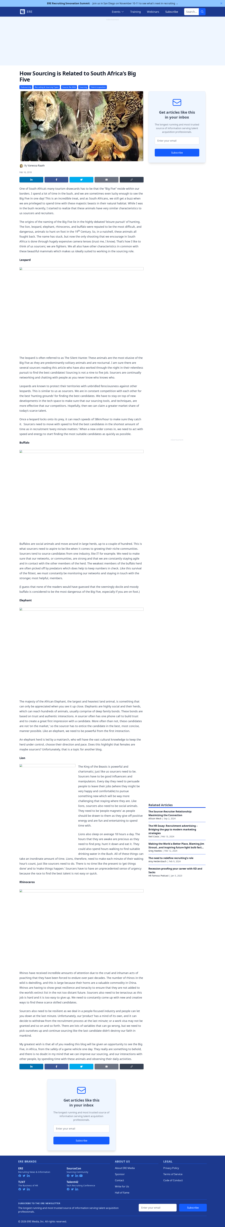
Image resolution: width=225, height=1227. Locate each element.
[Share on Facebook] (56, 179)
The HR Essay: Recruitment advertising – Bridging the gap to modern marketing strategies (173, 829)
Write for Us (122, 1186)
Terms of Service (172, 1174)
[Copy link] (132, 179)
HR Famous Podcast (158, 875)
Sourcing (83, 87)
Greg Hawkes (155, 850)
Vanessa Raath (36, 165)
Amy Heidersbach (157, 861)
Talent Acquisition (98, 87)
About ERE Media (125, 1168)
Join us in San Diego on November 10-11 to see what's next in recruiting (112, 3)
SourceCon (74, 1168)
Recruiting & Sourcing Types (47, 87)
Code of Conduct (173, 1180)
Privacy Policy (171, 1168)
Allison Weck (154, 818)
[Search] (202, 11)
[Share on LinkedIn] (31, 179)
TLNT (21, 1182)
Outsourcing (26, 87)
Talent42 (72, 1182)
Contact (119, 1180)
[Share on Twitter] (81, 179)
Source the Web (69, 87)
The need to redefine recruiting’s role (170, 858)
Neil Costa (153, 836)
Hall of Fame (122, 1192)
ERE (20, 1168)
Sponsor (120, 1174)
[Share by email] (106, 179)
